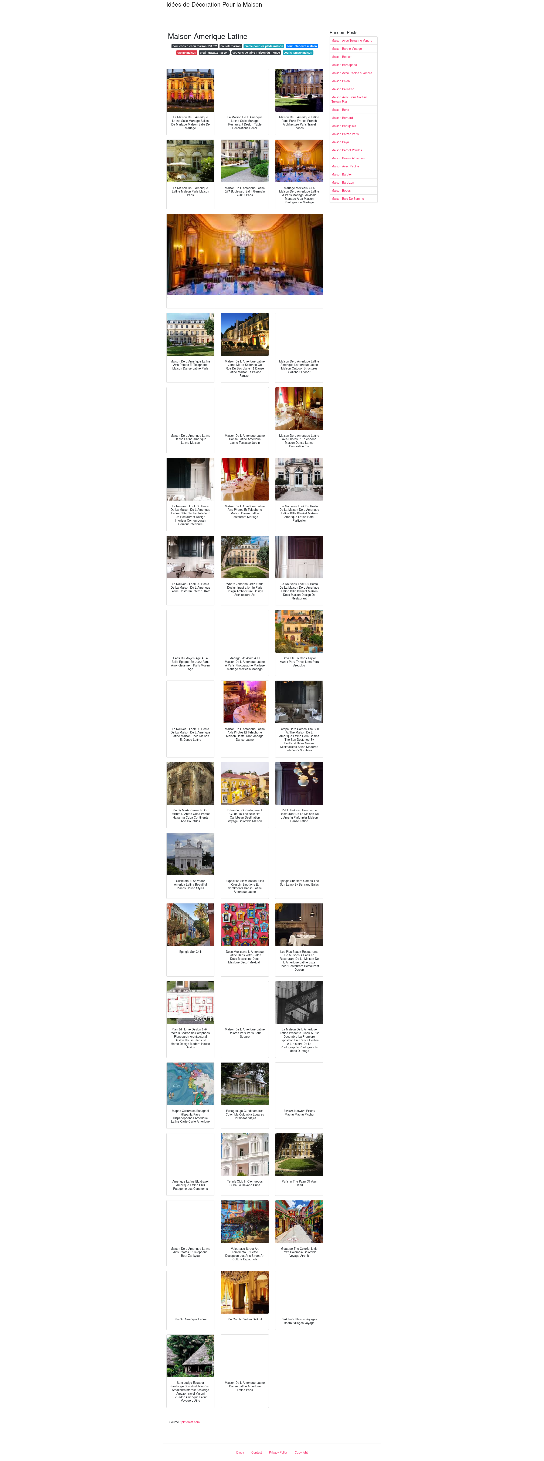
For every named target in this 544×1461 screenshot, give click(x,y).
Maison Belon (341, 81)
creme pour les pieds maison (264, 46)
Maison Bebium (342, 56)
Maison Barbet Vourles (347, 150)
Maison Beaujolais (344, 126)
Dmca (240, 1452)
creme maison (186, 52)
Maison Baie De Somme (348, 198)
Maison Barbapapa (344, 65)
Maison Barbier (342, 174)
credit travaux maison (214, 52)
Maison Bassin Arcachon (348, 158)
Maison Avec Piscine (345, 166)
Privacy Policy (278, 1452)
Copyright (301, 1452)
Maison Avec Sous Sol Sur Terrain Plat (349, 99)
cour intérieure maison (302, 46)
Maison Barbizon (343, 182)
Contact (256, 1452)
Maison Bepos (341, 190)
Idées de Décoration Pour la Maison (214, 4)
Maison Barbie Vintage (347, 48)
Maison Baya (340, 142)
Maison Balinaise (343, 89)
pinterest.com (190, 1422)
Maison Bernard (342, 118)
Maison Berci (340, 109)
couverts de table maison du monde (256, 52)
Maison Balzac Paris (345, 134)
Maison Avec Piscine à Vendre (352, 73)
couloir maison (231, 46)
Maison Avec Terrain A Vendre (352, 40)
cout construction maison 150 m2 (195, 46)
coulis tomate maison (298, 52)
